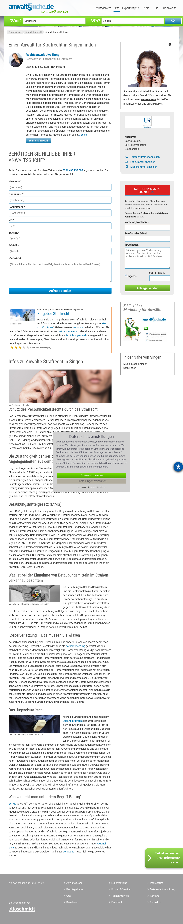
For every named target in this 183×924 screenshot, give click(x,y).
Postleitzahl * (17, 207)
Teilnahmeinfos (120, 895)
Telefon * (14, 232)
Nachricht (15, 258)
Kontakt (154, 895)
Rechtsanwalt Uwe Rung (42, 55)
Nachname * (16, 194)
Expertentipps (130, 8)
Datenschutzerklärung (159, 889)
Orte (116, 8)
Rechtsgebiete (102, 8)
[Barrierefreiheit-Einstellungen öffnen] (178, 467)
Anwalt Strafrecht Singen (57, 32)
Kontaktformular (148, 99)
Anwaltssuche (15, 32)
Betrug (12, 803)
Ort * (11, 219)
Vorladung (78, 327)
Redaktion (155, 902)
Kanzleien (71, 902)
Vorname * (15, 181)
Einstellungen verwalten (92, 481)
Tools (145, 8)
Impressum (156, 882)
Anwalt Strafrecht (33, 32)
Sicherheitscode (157, 273)
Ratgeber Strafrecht (53, 313)
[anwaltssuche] (39, 13)
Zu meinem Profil (38, 140)
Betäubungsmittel (75, 335)
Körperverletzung (68, 331)
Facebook (117, 902)
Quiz (155, 8)
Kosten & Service (121, 889)
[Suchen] (173, 21)
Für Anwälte (169, 8)
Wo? (95, 20)
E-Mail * (14, 245)
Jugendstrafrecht (73, 720)
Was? (15, 20)
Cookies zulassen (91, 475)
